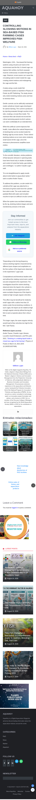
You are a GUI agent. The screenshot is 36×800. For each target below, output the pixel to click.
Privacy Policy (17, 794)
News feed (12, 56)
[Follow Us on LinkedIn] (12, 763)
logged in (15, 508)
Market (5, 743)
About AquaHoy (11, 791)
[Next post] (33, 485)
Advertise (20, 791)
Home (5, 56)
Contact (27, 791)
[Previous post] (2, 469)
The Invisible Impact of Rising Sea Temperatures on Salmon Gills (18, 605)
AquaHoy (13, 7)
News (5, 740)
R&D (5, 20)
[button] (33, 7)
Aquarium (6, 747)
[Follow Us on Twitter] (8, 763)
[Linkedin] (18, 412)
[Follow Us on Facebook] (4, 763)
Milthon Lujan (12, 47)
